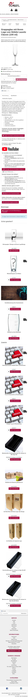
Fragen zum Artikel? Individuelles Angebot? (14, 135)
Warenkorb (14, 626)
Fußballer (14, 670)
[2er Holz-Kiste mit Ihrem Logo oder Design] (14, 502)
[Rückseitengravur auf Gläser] (14, 264)
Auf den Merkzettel (6, 86)
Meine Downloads (14, 630)
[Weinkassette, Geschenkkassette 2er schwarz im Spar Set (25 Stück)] (14, 589)
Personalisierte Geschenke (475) (14, 680)
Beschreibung (5, 95)
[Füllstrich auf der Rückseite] (14, 322)
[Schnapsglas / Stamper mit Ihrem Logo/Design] (14, 234)
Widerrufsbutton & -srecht (14, 642)
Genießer (14, 672)
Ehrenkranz (14, 665)
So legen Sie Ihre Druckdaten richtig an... (13, 169)
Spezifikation (14, 95)
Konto (14, 627)
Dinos (14, 663)
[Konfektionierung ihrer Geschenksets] (14, 293)
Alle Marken (14, 658)
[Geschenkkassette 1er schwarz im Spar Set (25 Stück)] (14, 560)
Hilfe (14, 621)
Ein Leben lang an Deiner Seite (14, 666)
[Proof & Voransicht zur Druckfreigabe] (14, 385)
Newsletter (14, 643)
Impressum (14, 636)
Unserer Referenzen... (9, 171)
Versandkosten (25, 696)
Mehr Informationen (14, 250)
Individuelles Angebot (7, 98)
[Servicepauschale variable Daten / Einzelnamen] (14, 355)
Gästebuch (14, 624)
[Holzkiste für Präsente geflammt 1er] (14, 472)
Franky (14, 669)
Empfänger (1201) (14, 682)
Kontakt (14, 620)
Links (14, 623)
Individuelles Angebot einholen (11, 202)
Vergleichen (5, 85)
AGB (14, 638)
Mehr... (14, 673)
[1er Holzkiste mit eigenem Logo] (14, 531)
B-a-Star (14, 659)
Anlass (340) (14, 681)
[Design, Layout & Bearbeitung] (14, 414)
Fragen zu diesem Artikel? (8, 88)
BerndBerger (14, 660)
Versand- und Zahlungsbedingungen (14, 640)
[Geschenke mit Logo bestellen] (10, 148)
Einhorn (14, 668)
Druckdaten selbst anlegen (14, 646)
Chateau (14, 662)
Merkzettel (14, 628)
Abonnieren (23, 613)
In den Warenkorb (22, 79)
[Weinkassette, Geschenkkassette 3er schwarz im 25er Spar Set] (14, 443)
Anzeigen (4, 90)
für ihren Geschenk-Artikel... (11, 193)
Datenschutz (14, 639)
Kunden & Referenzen (14, 648)
